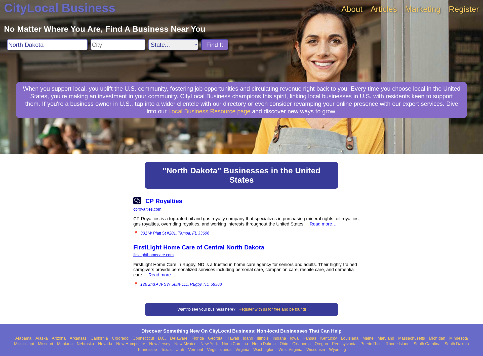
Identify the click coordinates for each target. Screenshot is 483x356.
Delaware (178, 338)
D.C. (162, 338)
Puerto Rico (371, 344)
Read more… (323, 223)
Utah (180, 349)
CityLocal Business (59, 8)
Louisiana (349, 338)
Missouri (45, 344)
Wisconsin (315, 349)
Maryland (386, 338)
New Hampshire (130, 344)
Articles (384, 9)
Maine (368, 338)
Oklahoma (301, 344)
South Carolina (427, 344)
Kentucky (328, 338)
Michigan (437, 338)
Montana (65, 344)
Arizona (59, 338)
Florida (197, 338)
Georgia (215, 338)
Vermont (195, 349)
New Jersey (159, 344)
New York (209, 344)
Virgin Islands (219, 349)
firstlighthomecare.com (153, 255)
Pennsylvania (344, 344)
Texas (166, 349)
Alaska (41, 338)
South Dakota (457, 344)
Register (464, 9)
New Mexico (185, 344)
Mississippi (24, 344)
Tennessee (147, 349)
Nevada (105, 344)
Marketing (423, 9)
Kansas (309, 338)
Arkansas (78, 338)
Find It (214, 44)
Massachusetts (411, 338)
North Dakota (264, 344)
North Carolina (235, 344)
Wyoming (337, 349)
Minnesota (458, 338)
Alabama (23, 338)
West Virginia (290, 349)
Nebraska (85, 344)
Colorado (120, 338)
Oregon (321, 344)
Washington (263, 349)
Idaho (248, 338)
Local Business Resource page (209, 111)
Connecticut (143, 338)
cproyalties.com (147, 209)
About (352, 9)
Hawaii (232, 338)
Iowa (294, 338)
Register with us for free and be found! (272, 309)
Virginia (242, 349)
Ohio (284, 344)
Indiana (279, 338)
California (99, 338)
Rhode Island (398, 344)
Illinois (263, 338)
